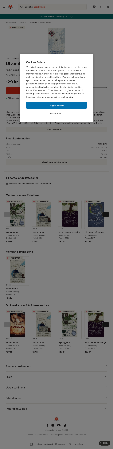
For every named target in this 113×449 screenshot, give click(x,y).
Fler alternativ (56, 113)
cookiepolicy (67, 97)
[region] (56, 88)
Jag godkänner (56, 105)
